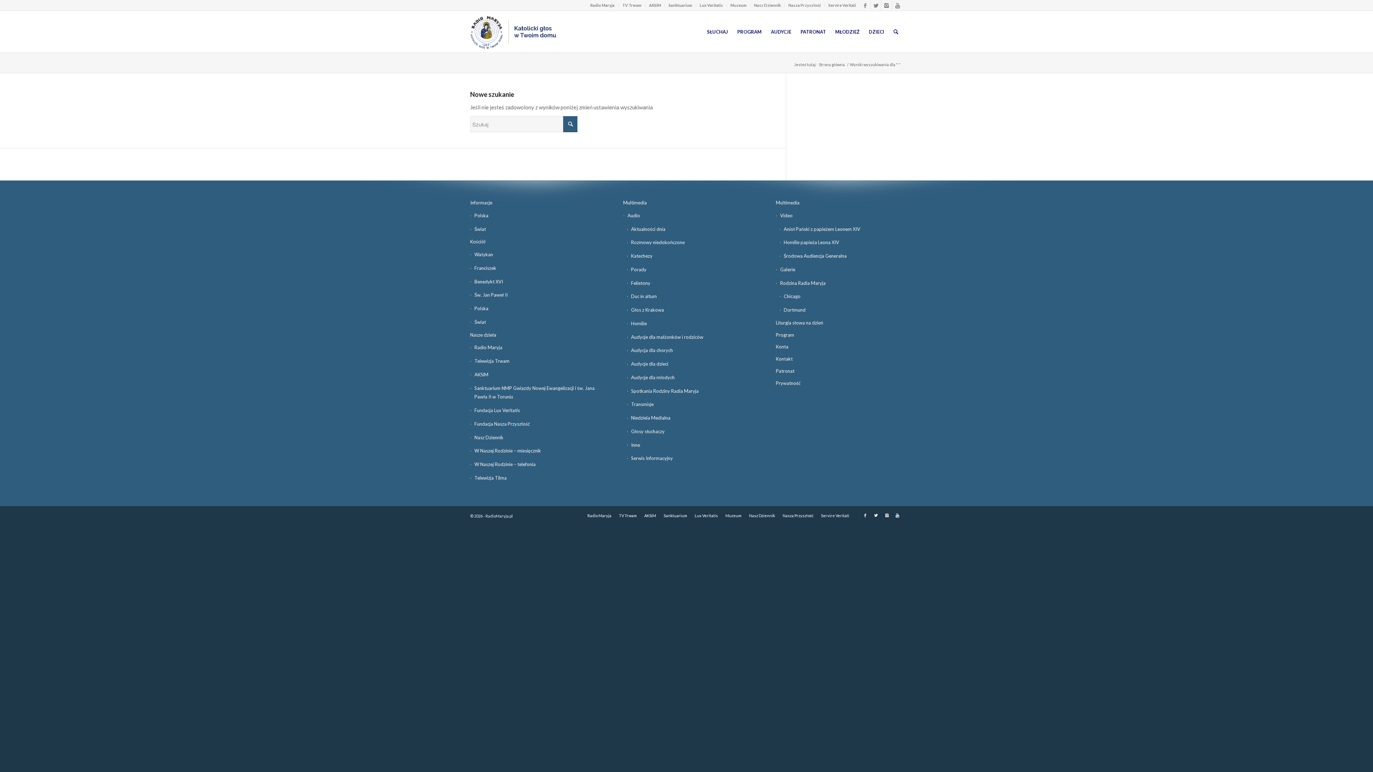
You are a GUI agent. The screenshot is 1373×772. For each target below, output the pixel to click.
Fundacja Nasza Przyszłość (502, 424)
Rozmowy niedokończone (658, 242)
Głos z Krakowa (647, 310)
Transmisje (642, 404)
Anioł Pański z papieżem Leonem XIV (822, 229)
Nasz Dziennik (767, 5)
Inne (635, 445)
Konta (782, 347)
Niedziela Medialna (650, 418)
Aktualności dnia (648, 229)
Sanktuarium (680, 5)
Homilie (639, 323)
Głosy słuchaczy (648, 431)
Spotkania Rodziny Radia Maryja (665, 391)
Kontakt (784, 359)
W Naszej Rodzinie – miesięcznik (507, 451)
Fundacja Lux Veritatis (497, 410)
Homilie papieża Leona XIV (811, 242)
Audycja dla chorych (652, 350)
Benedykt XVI (488, 281)
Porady (638, 269)
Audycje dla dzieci (649, 364)
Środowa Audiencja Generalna (815, 256)
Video (786, 215)
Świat (480, 229)
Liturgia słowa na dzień (799, 323)
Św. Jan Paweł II (491, 295)
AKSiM (655, 5)
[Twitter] (876, 5)
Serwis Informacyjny (652, 458)
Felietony (640, 283)
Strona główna (832, 64)
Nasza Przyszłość (804, 5)
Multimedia (635, 203)
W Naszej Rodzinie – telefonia (505, 464)
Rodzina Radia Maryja (803, 283)
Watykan (483, 254)
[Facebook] (865, 5)
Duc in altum (644, 296)
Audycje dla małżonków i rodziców (667, 337)
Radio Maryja (602, 5)
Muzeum (738, 5)
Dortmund (795, 310)
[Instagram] (886, 5)
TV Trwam (631, 5)
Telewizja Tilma (490, 478)
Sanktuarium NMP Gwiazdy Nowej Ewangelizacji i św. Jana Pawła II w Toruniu (534, 392)
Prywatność (788, 383)
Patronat (785, 371)
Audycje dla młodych (653, 377)
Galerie (787, 269)
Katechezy (642, 256)
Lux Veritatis (711, 5)
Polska (481, 215)
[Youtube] (897, 5)
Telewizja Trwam (492, 361)
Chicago (792, 296)
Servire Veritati (842, 5)
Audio (634, 215)
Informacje (481, 203)
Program (785, 335)
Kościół (478, 241)
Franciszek (485, 268)
